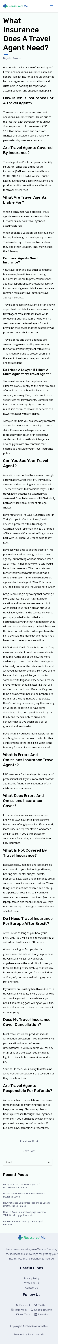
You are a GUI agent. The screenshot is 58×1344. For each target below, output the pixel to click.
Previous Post (29, 1141)
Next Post (29, 1151)
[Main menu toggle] (51, 6)
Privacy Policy (31, 1278)
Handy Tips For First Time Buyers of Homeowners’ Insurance (21, 1186)
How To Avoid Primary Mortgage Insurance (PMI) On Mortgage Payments (25, 1213)
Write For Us (31, 1283)
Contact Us (31, 1287)
